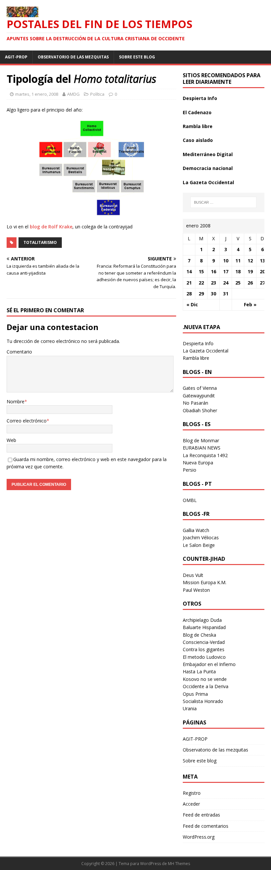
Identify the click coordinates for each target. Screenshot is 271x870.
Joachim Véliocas (201, 537)
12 (250, 260)
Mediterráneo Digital (208, 154)
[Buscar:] (223, 202)
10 (225, 260)
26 (250, 283)
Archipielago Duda (202, 620)
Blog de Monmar (201, 440)
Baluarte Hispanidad (204, 627)
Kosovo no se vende (205, 679)
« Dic (192, 304)
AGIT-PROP (16, 57)
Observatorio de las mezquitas (73, 57)
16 (213, 271)
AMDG (73, 94)
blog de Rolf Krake (51, 226)
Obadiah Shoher (200, 410)
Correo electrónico (27, 421)
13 (262, 260)
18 (238, 271)
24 (225, 283)
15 (201, 271)
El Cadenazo (197, 112)
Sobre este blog (137, 57)
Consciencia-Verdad (204, 642)
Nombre (15, 401)
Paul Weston (196, 590)
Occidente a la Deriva (205, 686)
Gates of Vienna (200, 388)
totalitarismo (40, 242)
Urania (190, 708)
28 (189, 293)
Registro (192, 793)
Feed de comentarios (205, 826)
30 (213, 293)
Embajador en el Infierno (209, 664)
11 (238, 260)
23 (213, 283)
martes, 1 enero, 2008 (36, 94)
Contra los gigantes (203, 649)
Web (11, 440)
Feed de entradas (201, 815)
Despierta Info (200, 98)
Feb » (250, 304)
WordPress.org (198, 837)
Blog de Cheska (199, 635)
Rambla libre (198, 126)
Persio (189, 470)
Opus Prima (195, 694)
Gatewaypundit (199, 395)
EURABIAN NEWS (201, 448)
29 (201, 293)
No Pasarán (195, 403)
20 (262, 271)
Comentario (19, 352)
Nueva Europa (198, 462)
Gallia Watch (196, 530)
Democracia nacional (208, 168)
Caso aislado (198, 140)
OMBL (190, 500)
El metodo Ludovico (204, 657)
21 (189, 283)
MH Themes (179, 863)
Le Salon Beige (199, 545)
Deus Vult (193, 575)
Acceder (191, 804)
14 (189, 271)
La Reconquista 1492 (205, 455)
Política (97, 94)
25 (238, 283)
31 (225, 293)
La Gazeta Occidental (208, 182)
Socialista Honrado (203, 701)
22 (201, 283)
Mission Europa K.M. (204, 582)
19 (250, 271)
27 (262, 283)
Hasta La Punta (199, 671)
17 (225, 271)
